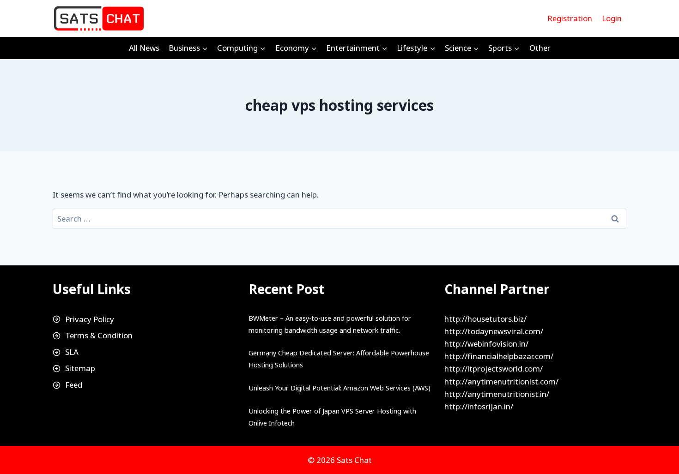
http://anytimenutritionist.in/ (496, 394)
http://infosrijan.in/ (478, 406)
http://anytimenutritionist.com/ (501, 381)
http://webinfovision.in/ (486, 343)
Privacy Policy (89, 319)
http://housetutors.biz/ (485, 318)
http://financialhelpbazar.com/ (498, 356)
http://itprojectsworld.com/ (493, 368)
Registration (569, 18)
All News (144, 47)
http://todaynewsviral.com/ (493, 331)
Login (612, 18)
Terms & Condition (99, 335)
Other (540, 47)
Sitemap (80, 368)
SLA (72, 352)
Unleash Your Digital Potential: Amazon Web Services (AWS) (339, 388)
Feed (73, 384)
